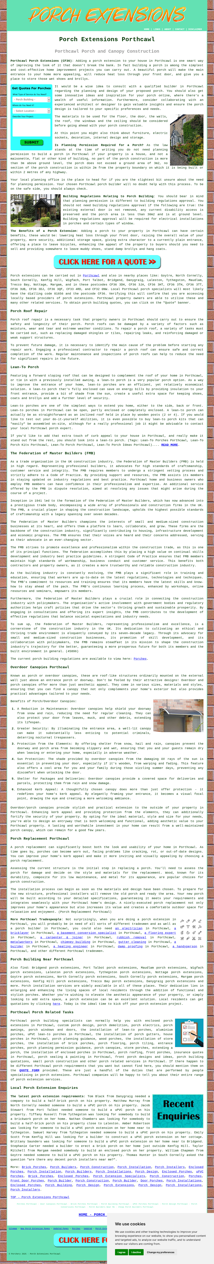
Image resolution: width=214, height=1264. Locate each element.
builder (170, 86)
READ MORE (169, 445)
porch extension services (38, 1079)
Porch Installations (113, 1171)
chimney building (75, 942)
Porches (140, 659)
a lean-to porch (111, 380)
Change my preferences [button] (160, 1252)
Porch (15, 275)
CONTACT (179, 29)
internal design (107, 137)
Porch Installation (134, 1167)
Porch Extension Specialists (119, 1176)
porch (104, 231)
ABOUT (167, 29)
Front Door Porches (27, 1180)
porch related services (120, 1061)
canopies (46, 807)
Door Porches (152, 1180)
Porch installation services (47, 986)
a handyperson (185, 946)
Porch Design (146, 1171)
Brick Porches (34, 1167)
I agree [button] (121, 1252)
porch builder (110, 184)
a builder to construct (107, 1137)
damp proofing (130, 946)
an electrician (128, 928)
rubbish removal (131, 937)
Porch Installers (170, 1167)
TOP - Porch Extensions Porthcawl (40, 1197)
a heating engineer (70, 946)
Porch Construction (97, 1167)
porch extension (107, 61)
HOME (146, 29)
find (24, 967)
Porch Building (58, 1185)
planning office (45, 179)
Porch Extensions (119, 1185)
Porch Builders (63, 1167)
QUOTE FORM (29, 1070)
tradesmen (140, 924)
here (56, 1004)
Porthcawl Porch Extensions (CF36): (42, 61)
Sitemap (13, 1229)
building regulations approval (119, 205)
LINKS (156, 29)
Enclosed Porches (177, 1171)
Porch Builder (60, 1180)
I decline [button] (136, 1252)
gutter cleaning (132, 942)
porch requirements (69, 1066)
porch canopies (107, 1048)
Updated (88, 1229)
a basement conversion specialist (86, 933)
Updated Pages (61, 1229)
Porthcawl (91, 275)
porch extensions (78, 298)
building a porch (147, 65)
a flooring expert (160, 933)
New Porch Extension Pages (35, 1229)
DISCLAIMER (195, 29)
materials (70, 116)
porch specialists (156, 289)
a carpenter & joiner (61, 937)
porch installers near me (90, 1159)
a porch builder (26, 928)
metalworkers (22, 942)
